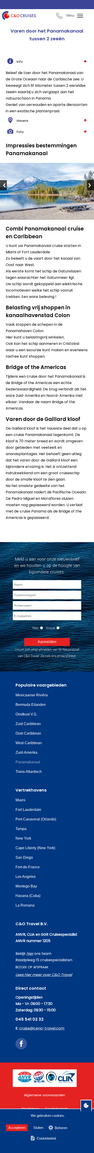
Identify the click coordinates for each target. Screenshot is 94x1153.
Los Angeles (26, 877)
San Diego (24, 857)
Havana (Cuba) (28, 896)
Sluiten (38, 1128)
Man (35, 628)
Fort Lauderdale (28, 810)
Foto (20, 132)
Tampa (21, 829)
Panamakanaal (28, 762)
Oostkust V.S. (26, 714)
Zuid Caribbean (28, 724)
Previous (3, 185)
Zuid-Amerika (26, 752)
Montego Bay (26, 886)
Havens (22, 120)
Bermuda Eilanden (31, 705)
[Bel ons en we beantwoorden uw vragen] (59, 16)
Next (90, 185)
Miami (20, 800)
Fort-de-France (28, 867)
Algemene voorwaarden (44, 1095)
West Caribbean (29, 743)
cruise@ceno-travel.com (41, 1028)
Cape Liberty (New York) (35, 848)
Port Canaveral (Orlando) (36, 819)
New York (23, 838)
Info (20, 61)
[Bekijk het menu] (78, 16)
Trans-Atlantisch (29, 772)
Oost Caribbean (28, 733)
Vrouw (50, 628)
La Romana (25, 905)
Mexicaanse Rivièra (32, 695)
